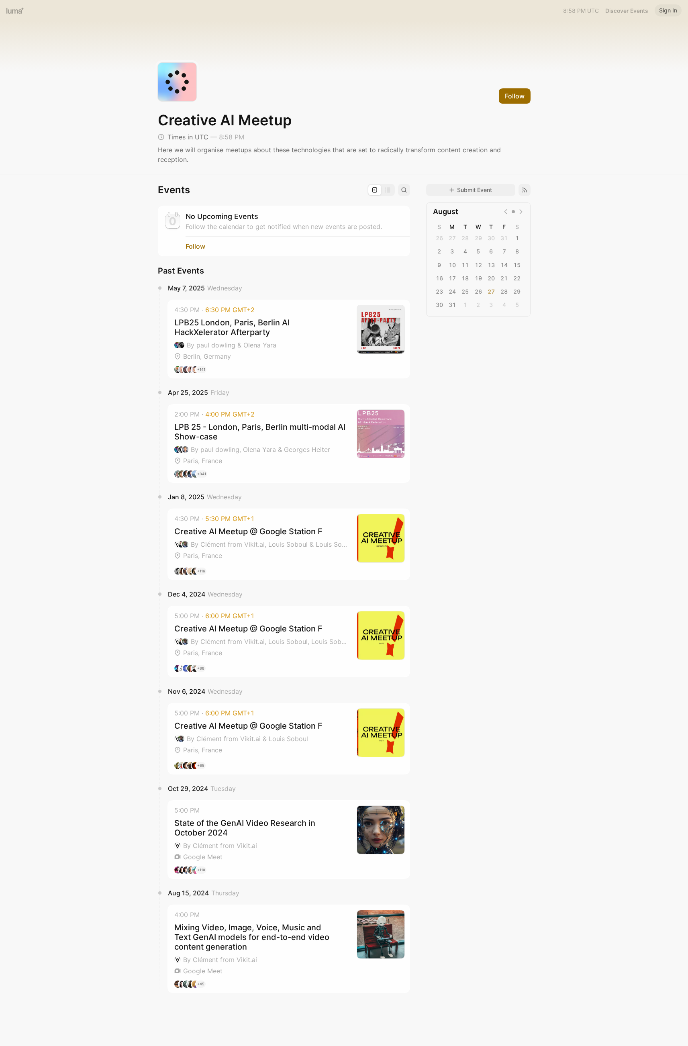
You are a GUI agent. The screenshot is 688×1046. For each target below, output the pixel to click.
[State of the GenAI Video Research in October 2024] (289, 839)
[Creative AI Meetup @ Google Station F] (289, 544)
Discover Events (626, 10)
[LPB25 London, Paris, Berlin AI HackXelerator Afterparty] (289, 339)
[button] (288, 339)
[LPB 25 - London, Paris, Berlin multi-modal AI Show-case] (289, 443)
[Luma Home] (15, 10)
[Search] (404, 190)
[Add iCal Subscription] (525, 190)
